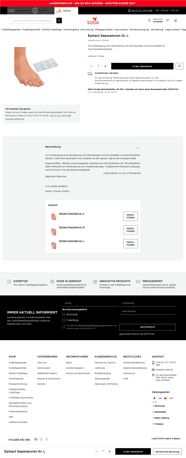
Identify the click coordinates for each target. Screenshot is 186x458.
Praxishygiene (16, 378)
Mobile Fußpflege (18, 373)
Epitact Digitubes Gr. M (72, 227)
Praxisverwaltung (18, 411)
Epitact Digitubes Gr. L (71, 241)
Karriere (41, 384)
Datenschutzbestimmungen (91, 325)
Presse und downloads (78, 373)
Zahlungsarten (102, 378)
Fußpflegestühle (17, 368)
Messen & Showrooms (48, 378)
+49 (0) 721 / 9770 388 (60, 115)
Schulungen (43, 368)
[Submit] (59, 20)
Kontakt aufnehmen (14, 119)
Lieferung (100, 368)
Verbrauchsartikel (18, 422)
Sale (11, 416)
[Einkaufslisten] (167, 20)
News (69, 362)
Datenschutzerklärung (135, 368)
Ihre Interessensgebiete (74, 309)
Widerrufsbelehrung (134, 362)
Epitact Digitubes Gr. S (71, 213)
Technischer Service (105, 362)
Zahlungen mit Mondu (106, 384)
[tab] (92, 148)
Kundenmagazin (75, 368)
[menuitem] (11, 29)
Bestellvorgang (103, 373)
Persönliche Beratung (167, 451)
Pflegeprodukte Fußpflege (17, 391)
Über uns (42, 362)
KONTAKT (158, 356)
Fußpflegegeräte (18, 362)
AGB (125, 378)
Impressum (129, 373)
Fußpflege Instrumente (21, 397)
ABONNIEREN (147, 327)
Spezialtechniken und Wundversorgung (20, 404)
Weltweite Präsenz (47, 373)
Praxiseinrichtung (18, 384)
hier (106, 83)
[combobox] (35, 20)
